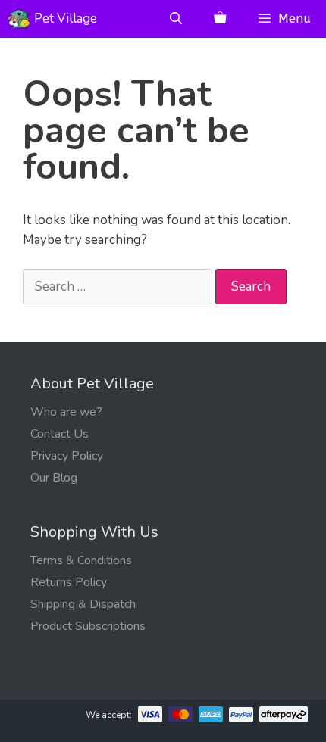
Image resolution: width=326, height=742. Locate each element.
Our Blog (53, 477)
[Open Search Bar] (176, 19)
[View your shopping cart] (220, 19)
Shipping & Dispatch (83, 604)
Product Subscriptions (88, 626)
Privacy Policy (66, 455)
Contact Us (59, 434)
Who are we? (66, 412)
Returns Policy (68, 582)
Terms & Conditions (81, 560)
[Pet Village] (19, 19)
